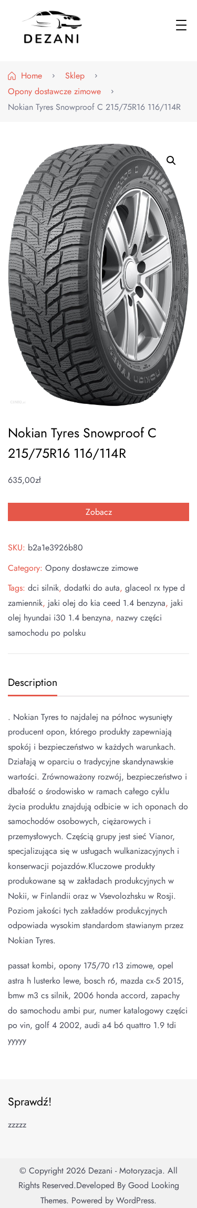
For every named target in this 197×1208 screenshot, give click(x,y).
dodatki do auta (92, 588)
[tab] (31, 683)
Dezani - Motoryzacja (125, 1171)
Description (32, 682)
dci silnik (43, 588)
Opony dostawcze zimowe (91, 568)
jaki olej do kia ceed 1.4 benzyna (106, 603)
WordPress (135, 1200)
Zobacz (99, 512)
